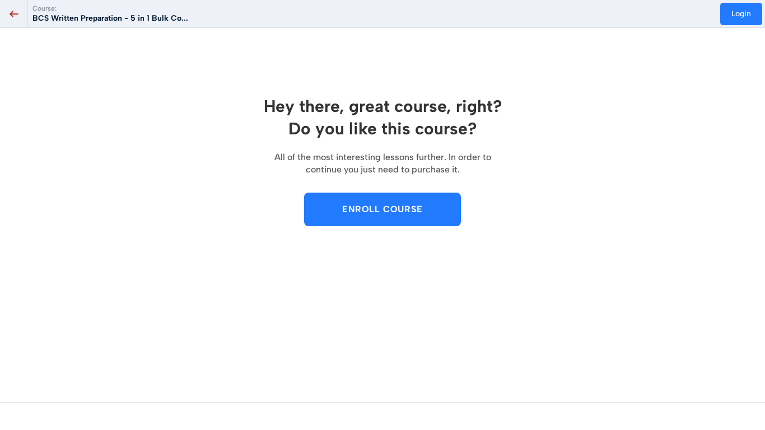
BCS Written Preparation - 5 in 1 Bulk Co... (110, 18)
